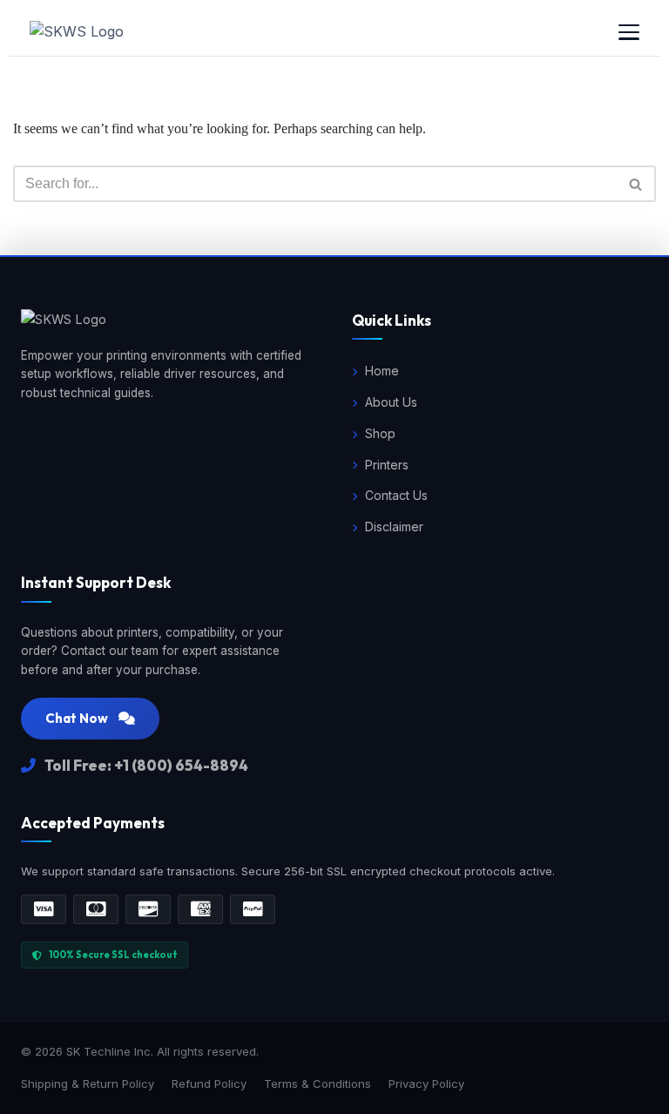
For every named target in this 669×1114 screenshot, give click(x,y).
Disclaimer (394, 526)
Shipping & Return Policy (87, 1083)
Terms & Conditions (317, 1083)
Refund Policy (209, 1083)
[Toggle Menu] (628, 32)
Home (382, 370)
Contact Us (396, 495)
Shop (380, 433)
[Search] (636, 183)
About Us (391, 402)
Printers (387, 464)
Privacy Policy (426, 1083)
